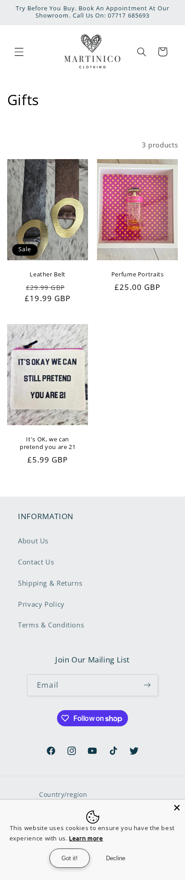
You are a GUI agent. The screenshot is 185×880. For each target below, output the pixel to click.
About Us (33, 540)
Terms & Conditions (51, 624)
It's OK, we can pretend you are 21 (47, 443)
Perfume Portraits (137, 275)
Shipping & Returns (50, 582)
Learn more (86, 838)
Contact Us (36, 561)
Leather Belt (48, 275)
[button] (19, 51)
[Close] (176, 807)
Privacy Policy (41, 604)
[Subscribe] (147, 685)
